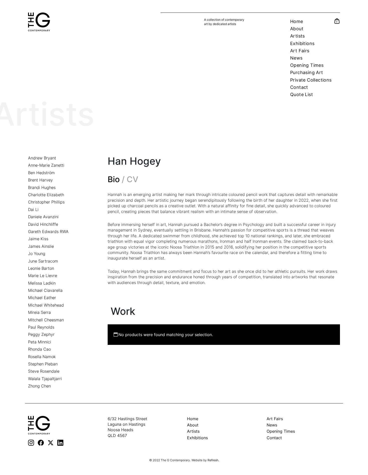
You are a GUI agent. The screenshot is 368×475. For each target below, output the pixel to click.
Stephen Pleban (43, 363)
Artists (297, 36)
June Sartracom (43, 261)
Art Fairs (299, 50)
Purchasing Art (306, 72)
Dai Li (33, 209)
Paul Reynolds (41, 327)
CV (132, 179)
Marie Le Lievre (42, 275)
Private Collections (311, 80)
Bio (114, 179)
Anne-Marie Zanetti (46, 165)
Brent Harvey (40, 179)
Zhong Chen (39, 385)
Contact (299, 87)
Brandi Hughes (42, 187)
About (296, 28)
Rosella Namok (42, 356)
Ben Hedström (41, 172)
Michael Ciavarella (45, 290)
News (296, 58)
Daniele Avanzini (43, 216)
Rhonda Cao (39, 349)
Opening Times (306, 65)
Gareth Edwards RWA (48, 231)
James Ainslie (41, 246)
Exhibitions (302, 43)
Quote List (301, 94)
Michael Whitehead (46, 305)
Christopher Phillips (46, 201)
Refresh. (213, 460)
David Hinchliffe (43, 224)
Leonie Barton (41, 268)
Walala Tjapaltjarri (45, 378)
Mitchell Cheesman (46, 319)
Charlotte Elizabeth (46, 194)
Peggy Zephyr (41, 334)
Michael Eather (42, 297)
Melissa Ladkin (42, 283)
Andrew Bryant (42, 157)
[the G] (39, 424)
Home (296, 21)
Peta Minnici (39, 341)
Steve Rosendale (43, 371)
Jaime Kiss (38, 238)
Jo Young (36, 253)
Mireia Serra (39, 312)
